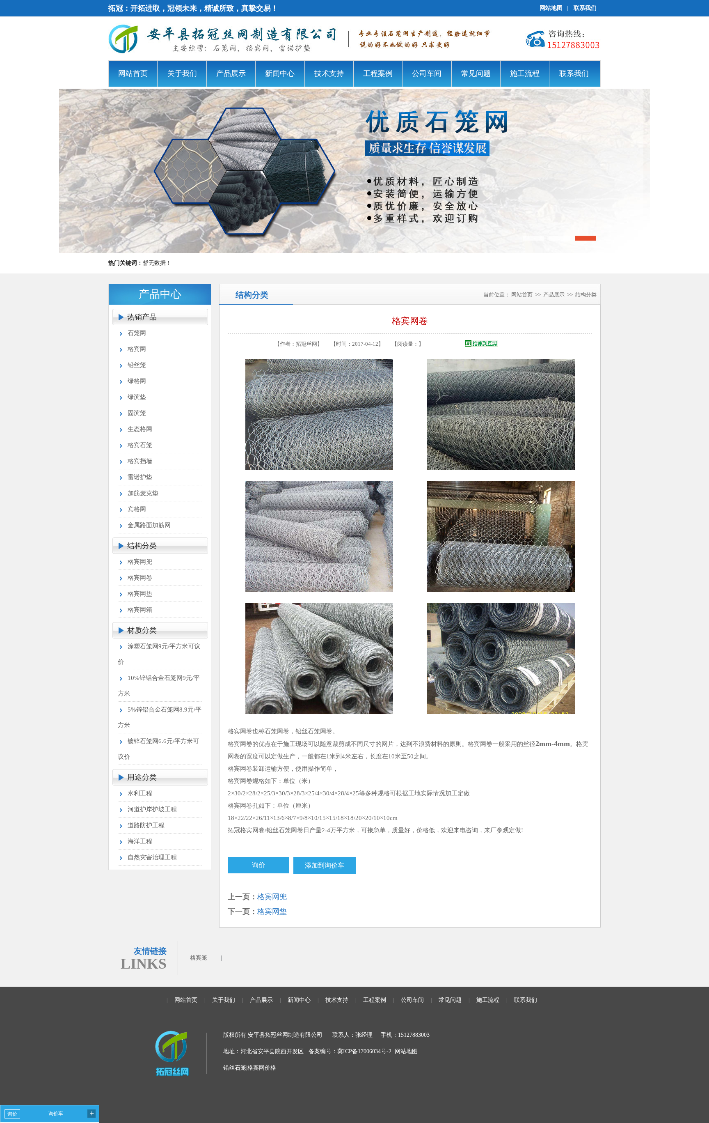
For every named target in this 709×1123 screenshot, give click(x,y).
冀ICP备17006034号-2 (364, 1051)
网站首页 (522, 295)
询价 (258, 864)
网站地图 (551, 8)
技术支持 (336, 1000)
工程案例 (374, 1000)
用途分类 (142, 777)
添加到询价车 (324, 865)
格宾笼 (198, 958)
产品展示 (554, 295)
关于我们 (223, 1000)
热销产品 (142, 317)
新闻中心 (299, 1000)
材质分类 (142, 630)
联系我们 (585, 8)
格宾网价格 (261, 1068)
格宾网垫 (272, 911)
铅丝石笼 (234, 1068)
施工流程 (487, 1000)
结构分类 (142, 546)
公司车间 (412, 1000)
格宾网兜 (272, 897)
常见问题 (450, 1000)
